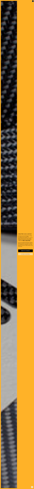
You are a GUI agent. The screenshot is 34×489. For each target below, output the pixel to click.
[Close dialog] (33, 1)
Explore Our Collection (25, 250)
